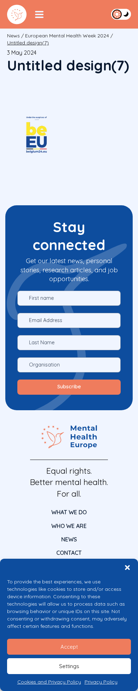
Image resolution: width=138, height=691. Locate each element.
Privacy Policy (101, 682)
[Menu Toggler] (39, 14)
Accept (69, 646)
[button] (127, 567)
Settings (69, 666)
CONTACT (69, 552)
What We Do (69, 512)
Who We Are (69, 525)
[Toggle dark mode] (121, 14)
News (13, 35)
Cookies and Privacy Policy (49, 682)
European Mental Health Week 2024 (67, 35)
